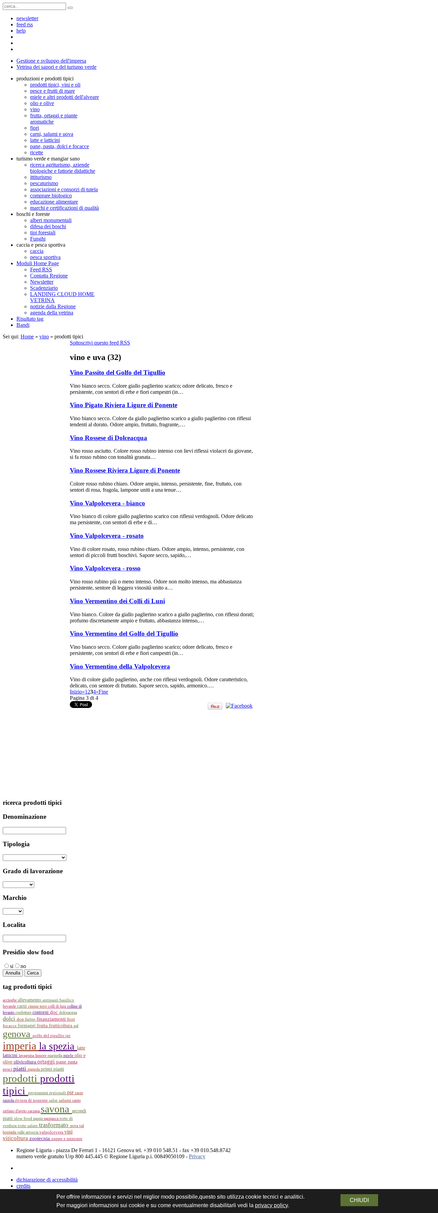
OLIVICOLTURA (25, 1061)
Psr (71, 1092)
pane (62, 1061)
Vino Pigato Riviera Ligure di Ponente (123, 405)
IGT (67, 1035)
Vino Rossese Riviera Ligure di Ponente (125, 470)
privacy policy (271, 1205)
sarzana (34, 1111)
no (23, 966)
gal (76, 1025)
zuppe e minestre (66, 1138)
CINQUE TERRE (38, 1006)
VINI (68, 1132)
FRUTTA (43, 1025)
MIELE (69, 1055)
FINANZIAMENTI (52, 1019)
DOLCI (10, 1018)
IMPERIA (21, 1046)
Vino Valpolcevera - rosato (107, 535)
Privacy (197, 1156)
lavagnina (27, 1055)
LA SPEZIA (58, 1046)
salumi (65, 1100)
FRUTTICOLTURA (61, 1025)
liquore (41, 1055)
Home (27, 336)
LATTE (81, 1047)
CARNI (22, 1006)
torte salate (28, 1125)
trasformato (54, 1124)
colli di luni (57, 1006)
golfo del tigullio (49, 1035)
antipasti (51, 1000)
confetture (24, 1012)
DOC (54, 1012)
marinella (55, 1055)
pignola (34, 1069)
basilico (67, 1000)
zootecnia (40, 1138)
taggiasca (52, 1118)
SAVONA (56, 1109)
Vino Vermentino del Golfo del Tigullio (124, 633)
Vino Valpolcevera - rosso (105, 568)
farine (31, 1019)
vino (44, 336)
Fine (103, 692)
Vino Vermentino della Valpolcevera (120, 666)
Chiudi (359, 1200)
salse (54, 1100)
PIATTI (20, 1068)
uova (74, 1125)
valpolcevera (51, 1132)
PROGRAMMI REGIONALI (47, 1092)
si (11, 966)
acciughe (10, 1000)
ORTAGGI (46, 1061)
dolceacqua (68, 1012)
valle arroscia (28, 1132)
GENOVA (18, 1034)
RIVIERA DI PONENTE (32, 1100)
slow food (23, 1118)
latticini (11, 1055)
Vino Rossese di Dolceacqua (108, 437)
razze (79, 1093)
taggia (38, 1118)
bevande (10, 1006)
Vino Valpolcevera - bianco (107, 503)
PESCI (8, 1069)
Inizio (76, 692)
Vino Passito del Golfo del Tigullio (117, 372)
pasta (72, 1061)
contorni (41, 1012)
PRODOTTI (21, 1078)
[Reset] (70, 8)
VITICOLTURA (16, 1138)
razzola (9, 1100)
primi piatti (52, 1069)
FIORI (71, 1019)
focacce (10, 1025)
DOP (21, 1019)
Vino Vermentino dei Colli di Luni (117, 601)
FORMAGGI (27, 1025)
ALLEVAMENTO (30, 1000)
